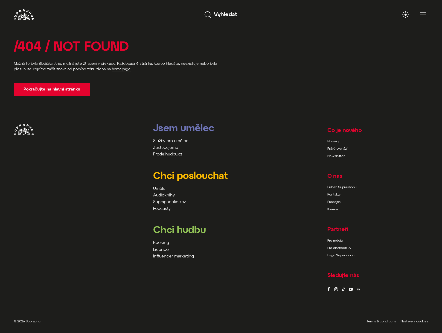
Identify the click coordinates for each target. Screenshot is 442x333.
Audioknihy (164, 195)
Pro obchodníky (339, 248)
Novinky (333, 141)
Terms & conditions (381, 321)
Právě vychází (337, 148)
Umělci (159, 189)
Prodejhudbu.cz (167, 154)
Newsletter (336, 156)
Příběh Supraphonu (342, 187)
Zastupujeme (165, 148)
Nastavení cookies (414, 321)
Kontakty (333, 194)
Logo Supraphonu (341, 255)
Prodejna (333, 202)
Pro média (335, 240)
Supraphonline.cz (169, 202)
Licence (161, 250)
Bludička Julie (50, 63)
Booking (161, 243)
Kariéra (332, 209)
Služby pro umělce (171, 141)
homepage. (121, 69)
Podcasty (162, 209)
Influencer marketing (173, 256)
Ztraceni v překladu (99, 63)
